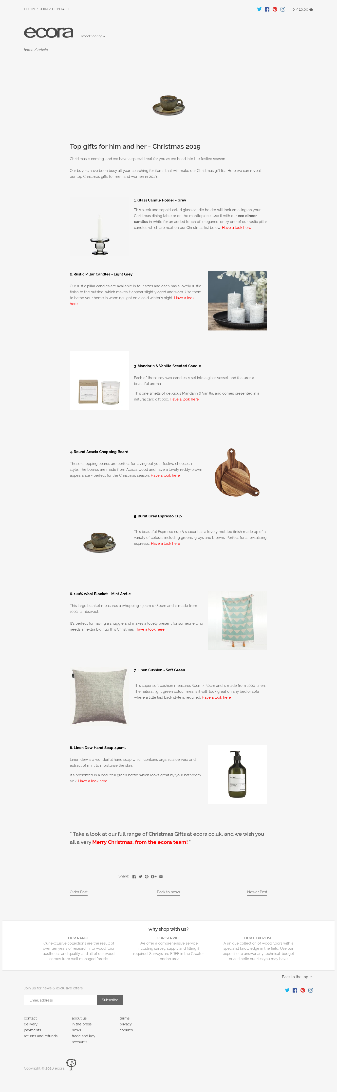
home (28, 50)
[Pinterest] (275, 9)
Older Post (79, 892)
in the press (82, 1024)
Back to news (168, 892)
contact (30, 1018)
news (76, 1030)
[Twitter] (259, 9)
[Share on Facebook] (134, 876)
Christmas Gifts (167, 834)
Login (29, 9)
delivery (30, 1024)
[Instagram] (283, 9)
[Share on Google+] (154, 876)
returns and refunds (40, 1036)
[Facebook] (267, 9)
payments (32, 1030)
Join (43, 9)
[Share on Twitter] (140, 876)
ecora (59, 1068)
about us (79, 1018)
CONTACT (60, 9)
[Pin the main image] (147, 876)
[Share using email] (161, 876)
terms (125, 1018)
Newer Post (257, 892)
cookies (126, 1030)
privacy (126, 1024)
